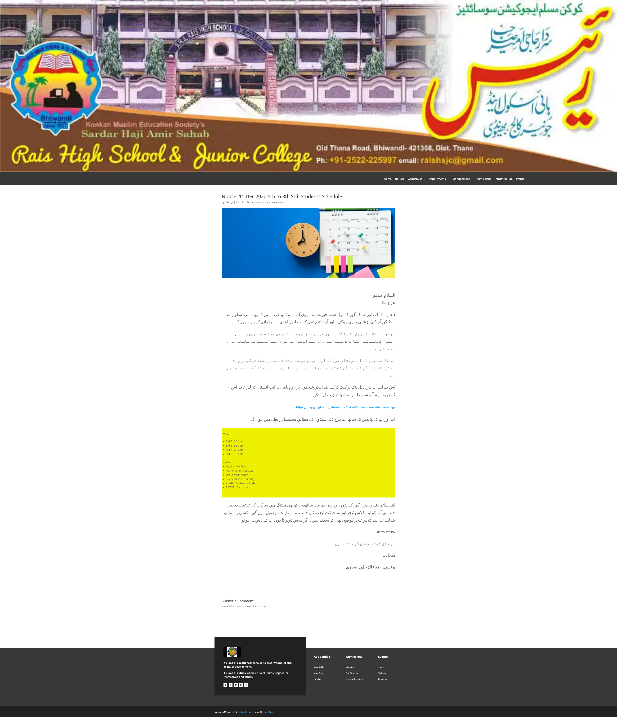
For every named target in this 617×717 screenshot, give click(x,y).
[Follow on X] (230, 685)
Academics (415, 179)
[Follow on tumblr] (241, 685)
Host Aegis (269, 712)
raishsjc (229, 202)
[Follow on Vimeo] (236, 685)
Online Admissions (354, 679)
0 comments (279, 202)
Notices (400, 179)
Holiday (317, 679)
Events (520, 179)
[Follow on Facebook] (225, 685)
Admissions (484, 179)
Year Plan (318, 673)
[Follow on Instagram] (246, 685)
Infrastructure (504, 179)
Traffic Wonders (244, 712)
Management (461, 179)
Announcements (261, 202)
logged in (241, 606)
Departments (437, 179)
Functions (382, 679)
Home (388, 179)
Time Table (319, 667)
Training (382, 673)
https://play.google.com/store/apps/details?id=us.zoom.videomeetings (345, 407)
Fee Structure (352, 673)
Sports (381, 667)
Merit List (350, 667)
